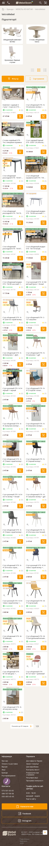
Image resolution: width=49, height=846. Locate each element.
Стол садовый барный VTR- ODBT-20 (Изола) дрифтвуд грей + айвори (35, 141)
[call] (8, 3)
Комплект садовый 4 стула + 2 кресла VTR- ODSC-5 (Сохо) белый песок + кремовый (11, 106)
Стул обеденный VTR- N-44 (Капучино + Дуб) (12, 354)
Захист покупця (32, 764)
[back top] (45, 832)
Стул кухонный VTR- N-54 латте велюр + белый (12, 496)
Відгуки (4, 767)
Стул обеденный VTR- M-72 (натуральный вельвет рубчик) (36, 637)
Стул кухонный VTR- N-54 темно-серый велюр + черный (12, 602)
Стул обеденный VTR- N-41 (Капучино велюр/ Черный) (35, 425)
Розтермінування (8, 776)
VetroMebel (40, 9)
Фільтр (15, 79)
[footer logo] (10, 833)
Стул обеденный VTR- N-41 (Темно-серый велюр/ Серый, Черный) (12, 460)
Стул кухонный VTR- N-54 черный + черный (12, 389)
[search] (40, 3)
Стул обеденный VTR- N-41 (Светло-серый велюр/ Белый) (12, 318)
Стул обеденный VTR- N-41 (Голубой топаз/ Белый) (35, 389)
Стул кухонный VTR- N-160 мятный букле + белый (36, 283)
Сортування (38, 79)
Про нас (5, 761)
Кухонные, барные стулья (12, 61)
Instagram (26, 820)
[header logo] (24, 2)
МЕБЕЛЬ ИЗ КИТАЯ (24, 9)
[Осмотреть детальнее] (4, 99)
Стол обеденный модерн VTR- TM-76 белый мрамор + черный (35, 248)
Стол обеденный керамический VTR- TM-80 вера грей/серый (36, 177)
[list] (45, 70)
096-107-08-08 (8, 794)
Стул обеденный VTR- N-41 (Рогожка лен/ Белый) (35, 531)
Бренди (10, 9)
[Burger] (3, 3)
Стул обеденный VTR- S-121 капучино (35, 318)
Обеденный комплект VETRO (12, 41)
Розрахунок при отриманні (32, 774)
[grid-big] (32, 70)
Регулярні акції (32, 778)
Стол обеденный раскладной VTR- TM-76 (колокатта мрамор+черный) (12, 212)
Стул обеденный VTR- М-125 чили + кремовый (35, 673)
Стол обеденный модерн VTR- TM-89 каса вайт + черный (12, 283)
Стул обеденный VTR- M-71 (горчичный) (35, 602)
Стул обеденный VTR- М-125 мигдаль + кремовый (11, 673)
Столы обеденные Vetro (36, 41)
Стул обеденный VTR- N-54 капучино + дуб (35, 354)
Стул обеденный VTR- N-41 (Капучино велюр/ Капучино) (12, 425)
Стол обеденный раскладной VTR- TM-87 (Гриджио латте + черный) (12, 248)
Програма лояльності (34, 781)
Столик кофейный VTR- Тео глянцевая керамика (12, 141)
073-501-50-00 (8, 791)
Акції (3, 770)
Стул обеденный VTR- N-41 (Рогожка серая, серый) (12, 566)
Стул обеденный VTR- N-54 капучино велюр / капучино (35, 106)
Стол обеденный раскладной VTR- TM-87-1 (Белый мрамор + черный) (13, 177)
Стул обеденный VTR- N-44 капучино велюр (12, 708)
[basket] (45, 3)
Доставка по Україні (34, 761)
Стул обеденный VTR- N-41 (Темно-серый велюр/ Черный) (12, 531)
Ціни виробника (32, 767)
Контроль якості (32, 770)
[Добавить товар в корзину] (20, 116)
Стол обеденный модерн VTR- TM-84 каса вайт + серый (35, 212)
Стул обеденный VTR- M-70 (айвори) (12, 637)
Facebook (27, 813)
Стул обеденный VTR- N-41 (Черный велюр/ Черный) (35, 460)
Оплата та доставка (10, 764)
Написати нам (26, 806)
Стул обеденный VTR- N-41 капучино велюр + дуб (35, 496)
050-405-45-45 (8, 796)
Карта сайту (31, 799)
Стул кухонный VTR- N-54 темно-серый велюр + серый (35, 566)
